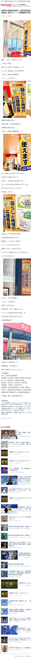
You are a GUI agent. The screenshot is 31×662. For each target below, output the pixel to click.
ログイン (14, 6)
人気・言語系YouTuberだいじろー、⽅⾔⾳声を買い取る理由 (15, 1)
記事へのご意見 (7, 418)
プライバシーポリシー (19, 656)
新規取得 (23, 4)
